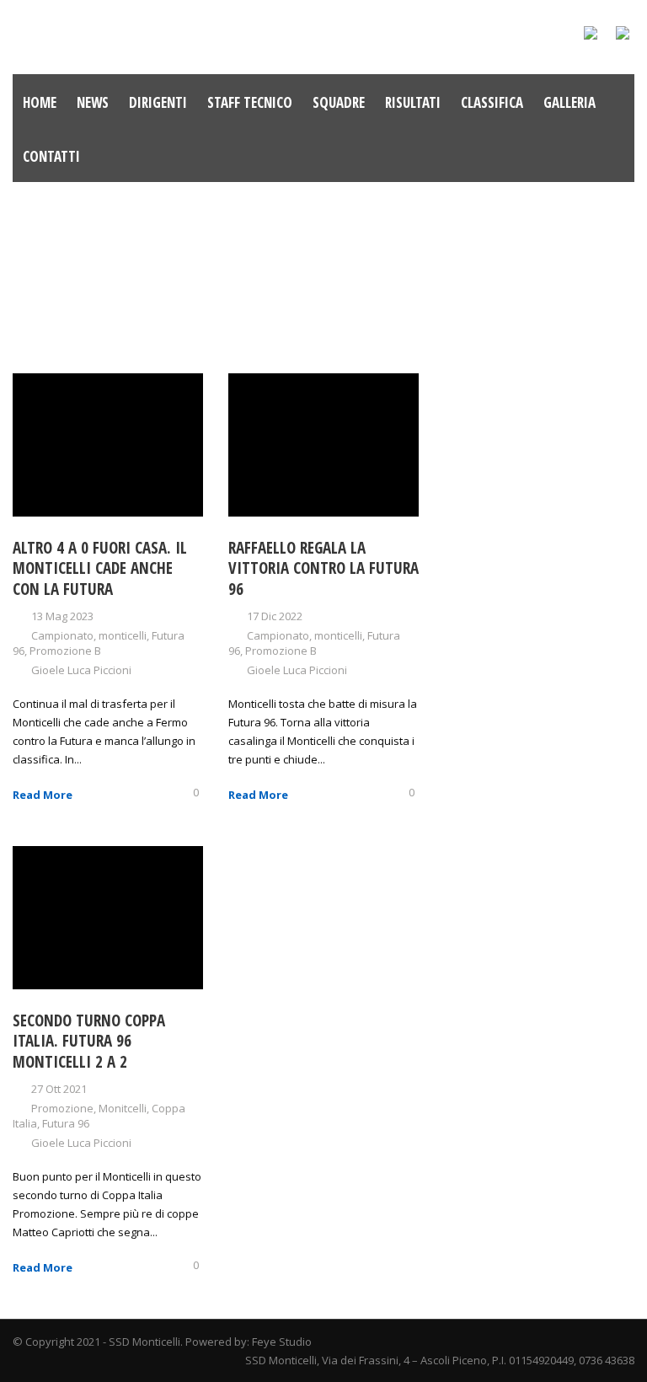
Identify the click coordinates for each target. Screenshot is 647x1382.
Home (39, 102)
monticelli (123, 635)
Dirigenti (158, 102)
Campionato (62, 635)
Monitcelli (123, 1108)
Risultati (413, 102)
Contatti (51, 156)
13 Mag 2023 (62, 616)
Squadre (339, 102)
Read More (42, 794)
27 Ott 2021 (59, 1088)
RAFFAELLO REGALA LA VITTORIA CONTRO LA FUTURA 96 (323, 568)
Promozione (62, 1108)
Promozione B (65, 650)
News (93, 102)
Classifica (492, 102)
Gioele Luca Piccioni (81, 670)
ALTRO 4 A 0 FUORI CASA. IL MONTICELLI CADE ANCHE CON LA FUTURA (100, 568)
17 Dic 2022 (274, 616)
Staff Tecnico (249, 102)
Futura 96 (65, 1123)
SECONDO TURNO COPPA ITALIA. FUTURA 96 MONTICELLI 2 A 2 (89, 1041)
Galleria (569, 102)
